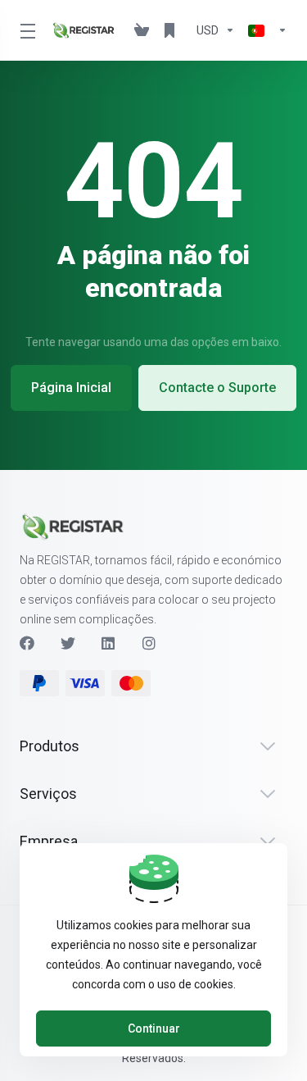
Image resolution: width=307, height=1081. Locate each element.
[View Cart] (142, 30)
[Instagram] (149, 643)
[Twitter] (67, 643)
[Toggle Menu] (25, 30)
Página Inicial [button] (71, 387)
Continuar (154, 1028)
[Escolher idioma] (264, 30)
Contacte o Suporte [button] (217, 387)
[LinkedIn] (108, 643)
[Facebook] (27, 643)
